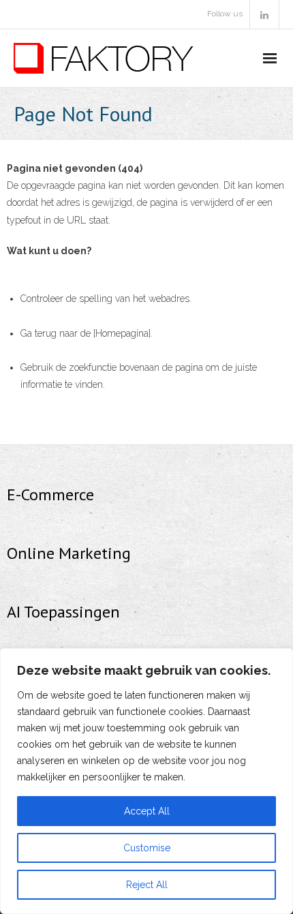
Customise (146, 847)
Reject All (147, 884)
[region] (146, 781)
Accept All (147, 811)
